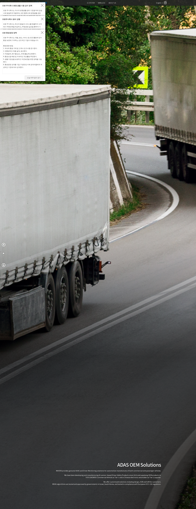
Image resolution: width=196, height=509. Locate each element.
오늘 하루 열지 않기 (34, 77)
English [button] (159, 3)
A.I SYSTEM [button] (91, 3)
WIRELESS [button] (101, 3)
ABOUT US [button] (112, 3)
